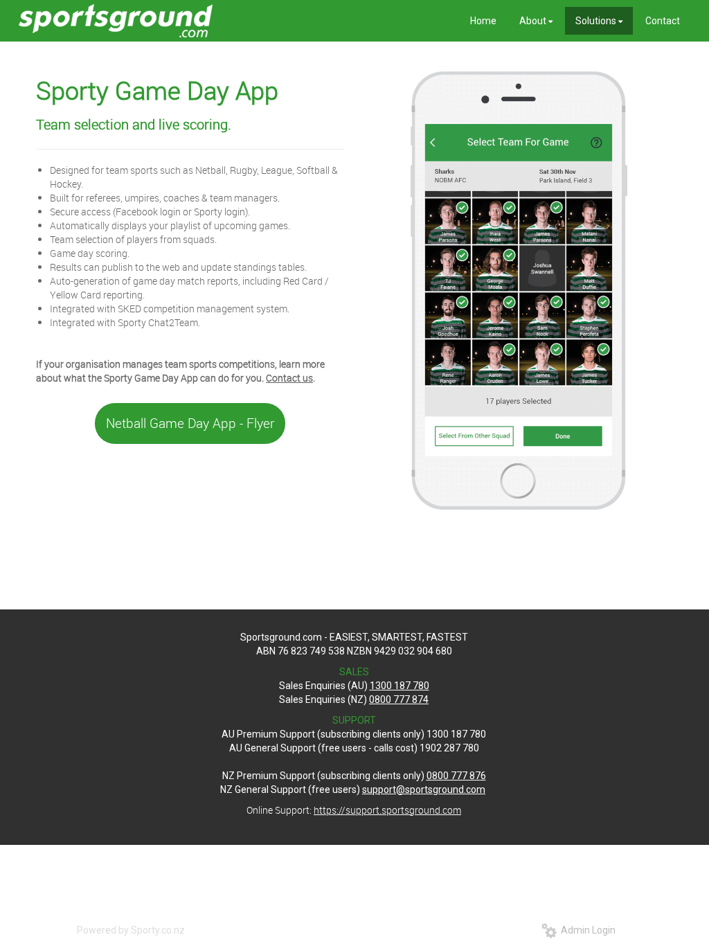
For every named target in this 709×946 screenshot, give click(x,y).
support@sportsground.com (423, 789)
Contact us (289, 377)
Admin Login (586, 930)
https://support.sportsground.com (387, 809)
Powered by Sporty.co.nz (131, 930)
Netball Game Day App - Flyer (190, 423)
